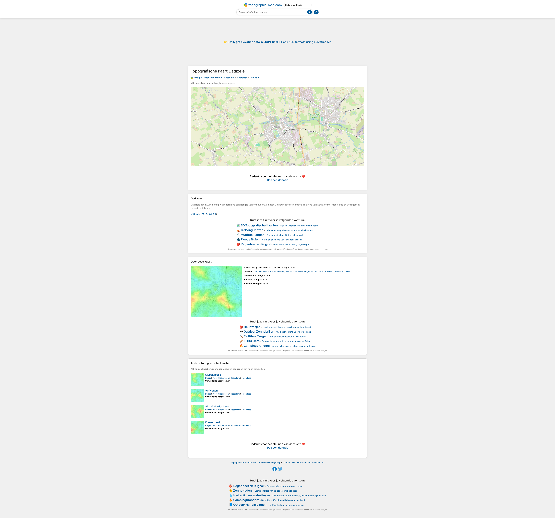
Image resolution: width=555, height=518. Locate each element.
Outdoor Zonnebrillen (259, 331)
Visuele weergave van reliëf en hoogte (299, 225)
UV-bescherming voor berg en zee (293, 332)
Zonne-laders (243, 490)
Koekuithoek (213, 422)
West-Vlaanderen (221, 378)
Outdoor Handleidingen (250, 504)
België (208, 378)
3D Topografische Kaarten (259, 225)
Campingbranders (257, 345)
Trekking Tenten (252, 230)
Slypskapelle (213, 374)
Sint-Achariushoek (217, 406)
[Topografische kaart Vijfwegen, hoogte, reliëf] (197, 395)
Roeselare (235, 378)
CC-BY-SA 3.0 (209, 214)
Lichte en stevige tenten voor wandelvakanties (289, 230)
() (301, 271)
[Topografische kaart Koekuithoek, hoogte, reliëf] (197, 427)
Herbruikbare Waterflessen (252, 495)
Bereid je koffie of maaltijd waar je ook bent (294, 346)
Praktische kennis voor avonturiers (286, 505)
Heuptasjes (252, 327)
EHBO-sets (252, 341)
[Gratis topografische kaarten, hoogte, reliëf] (192, 77)
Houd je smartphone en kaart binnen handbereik (286, 327)
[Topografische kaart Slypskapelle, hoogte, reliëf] (197, 379)
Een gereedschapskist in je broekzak (285, 235)
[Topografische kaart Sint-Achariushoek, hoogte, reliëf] (197, 411)
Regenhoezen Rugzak (256, 244)
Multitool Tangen (252, 235)
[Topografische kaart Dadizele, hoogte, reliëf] (216, 291)
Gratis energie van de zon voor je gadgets (276, 491)
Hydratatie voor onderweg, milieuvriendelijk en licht (300, 495)
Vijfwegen (211, 390)
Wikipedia (195, 214)
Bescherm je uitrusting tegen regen (292, 244)
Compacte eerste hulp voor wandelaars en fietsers (287, 341)
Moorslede (246, 378)
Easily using (280, 42)
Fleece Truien (250, 239)
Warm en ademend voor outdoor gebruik (282, 239)
